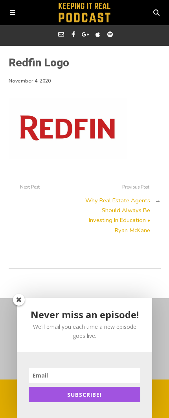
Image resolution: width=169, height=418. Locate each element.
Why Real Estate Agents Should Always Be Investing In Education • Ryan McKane (117, 215)
